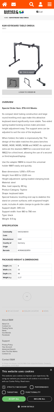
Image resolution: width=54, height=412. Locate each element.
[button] (27, 407)
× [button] (51, 370)
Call (40, 11)
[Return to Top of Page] (27, 296)
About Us (5, 324)
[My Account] (40, 4)
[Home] (4, 4)
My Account (13, 311)
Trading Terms (7, 328)
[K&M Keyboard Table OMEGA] (13, 83)
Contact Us (6, 326)
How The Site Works (9, 351)
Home (6, 18)
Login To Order (26, 92)
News (46, 311)
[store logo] (14, 12)
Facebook (6, 335)
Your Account (7, 347)
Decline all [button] (39, 399)
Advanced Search (9, 349)
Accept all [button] (14, 399)
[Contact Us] (13, 4)
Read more (25, 381)
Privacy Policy (7, 345)
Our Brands (6, 333)
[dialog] (27, 389)
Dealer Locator (31, 311)
